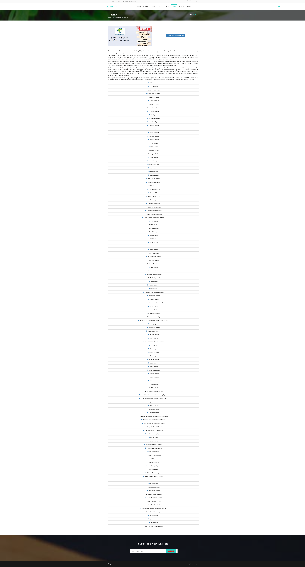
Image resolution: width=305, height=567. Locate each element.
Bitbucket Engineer (153, 359)
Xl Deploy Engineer (153, 150)
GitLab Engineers (154, 352)
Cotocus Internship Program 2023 (175, 35)
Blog (167, 6)
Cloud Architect (154, 193)
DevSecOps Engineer (154, 270)
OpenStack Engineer (154, 122)
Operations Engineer (154, 490)
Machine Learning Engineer (154, 434)
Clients (153, 6)
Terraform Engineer (153, 111)
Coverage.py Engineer (153, 154)
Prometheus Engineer (154, 313)
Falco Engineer (153, 129)
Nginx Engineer (153, 249)
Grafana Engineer (154, 310)
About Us (181, 6)
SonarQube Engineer (154, 295)
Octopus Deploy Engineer (153, 107)
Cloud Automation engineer (154, 210)
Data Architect (153, 441)
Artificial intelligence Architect (154, 444)
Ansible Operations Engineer (154, 504)
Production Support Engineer (154, 494)
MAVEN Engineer (154, 224)
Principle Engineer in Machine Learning (154, 423)
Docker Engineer (154, 299)
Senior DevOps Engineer (154, 256)
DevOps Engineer (154, 253)
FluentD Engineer (154, 132)
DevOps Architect (154, 260)
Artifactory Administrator (153, 455)
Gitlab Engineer (153, 157)
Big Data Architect (153, 412)
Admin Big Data (154, 405)
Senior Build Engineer (154, 487)
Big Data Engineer (154, 402)
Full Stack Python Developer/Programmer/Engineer (153, 320)
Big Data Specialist (153, 409)
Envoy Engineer (153, 143)
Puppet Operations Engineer (154, 497)
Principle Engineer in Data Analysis (154, 430)
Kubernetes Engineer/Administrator (154, 302)
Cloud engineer (153, 200)
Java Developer (153, 86)
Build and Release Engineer (153, 473)
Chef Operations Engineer (153, 501)
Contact (189, 6)
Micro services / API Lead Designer (154, 292)
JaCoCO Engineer (154, 246)
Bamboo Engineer (154, 228)
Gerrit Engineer (153, 356)
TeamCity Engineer (153, 232)
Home (139, 6)
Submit (171, 551)
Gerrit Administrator (154, 458)
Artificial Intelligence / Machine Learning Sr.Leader (154, 416)
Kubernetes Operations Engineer (154, 526)
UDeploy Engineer (154, 164)
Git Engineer (154, 345)
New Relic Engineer (153, 161)
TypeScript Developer (153, 93)
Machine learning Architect (154, 448)
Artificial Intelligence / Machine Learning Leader (153, 398)
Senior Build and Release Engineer (153, 476)
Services (145, 6)
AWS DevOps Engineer (153, 178)
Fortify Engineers (154, 377)
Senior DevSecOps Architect (154, 278)
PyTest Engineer (154, 242)
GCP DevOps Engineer (153, 185)
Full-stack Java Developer (153, 317)
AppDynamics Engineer (154, 331)
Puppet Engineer (154, 373)
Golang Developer (154, 97)
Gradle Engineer (154, 363)
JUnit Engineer (153, 239)
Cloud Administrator (154, 189)
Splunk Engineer (154, 338)
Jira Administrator (154, 451)
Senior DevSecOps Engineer (154, 274)
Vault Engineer (154, 171)
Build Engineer (154, 483)
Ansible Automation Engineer (154, 214)
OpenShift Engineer (153, 125)
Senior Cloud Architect (153, 196)
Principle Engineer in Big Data (153, 426)
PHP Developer (153, 83)
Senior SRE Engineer (154, 285)
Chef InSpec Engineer (154, 388)
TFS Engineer (154, 221)
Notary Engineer (154, 139)
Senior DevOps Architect (154, 263)
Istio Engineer (154, 146)
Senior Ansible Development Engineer (153, 217)
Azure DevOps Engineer (154, 182)
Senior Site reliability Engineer (153, 512)
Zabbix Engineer (154, 380)
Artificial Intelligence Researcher (154, 391)
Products (161, 6)
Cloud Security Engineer (154, 203)
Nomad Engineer (154, 175)
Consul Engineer (154, 168)
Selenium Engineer (154, 384)
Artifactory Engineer (154, 370)
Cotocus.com (118, 564)
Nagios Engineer (154, 235)
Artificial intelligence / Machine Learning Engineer (154, 395)
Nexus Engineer (153, 366)
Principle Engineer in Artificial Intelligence (154, 419)
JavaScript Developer (154, 90)
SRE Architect (154, 288)
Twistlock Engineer (153, 136)
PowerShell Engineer (154, 327)
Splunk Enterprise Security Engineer (154, 341)
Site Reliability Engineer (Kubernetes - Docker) (154, 508)
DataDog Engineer (153, 104)
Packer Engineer (154, 306)
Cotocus (112, 6)
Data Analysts (154, 437)
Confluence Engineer (154, 118)
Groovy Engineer (154, 324)
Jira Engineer (154, 115)
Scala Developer (154, 100)
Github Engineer (154, 348)
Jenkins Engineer (154, 334)
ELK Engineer (154, 267)
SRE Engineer (154, 281)
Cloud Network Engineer (154, 207)
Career (174, 6)
